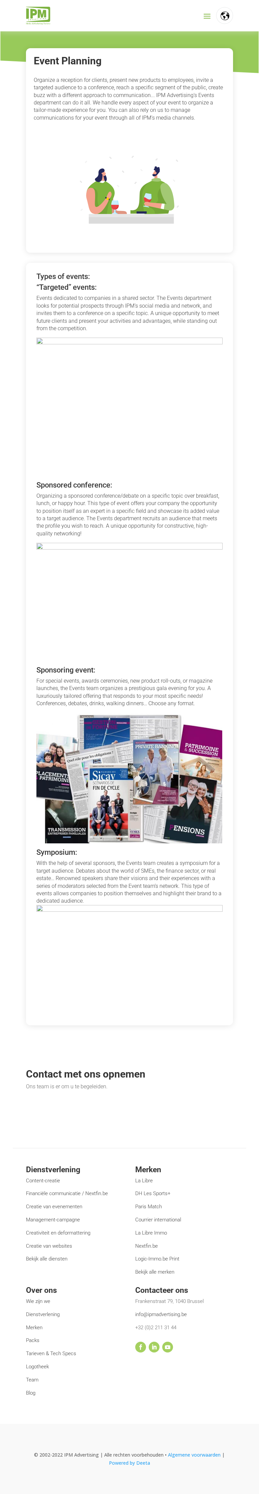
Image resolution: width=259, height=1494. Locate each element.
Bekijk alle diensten (46, 1259)
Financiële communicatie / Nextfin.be (67, 1193)
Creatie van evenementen (54, 1207)
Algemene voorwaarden (195, 1455)
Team (32, 1380)
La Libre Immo (151, 1233)
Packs (32, 1340)
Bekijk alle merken (154, 1272)
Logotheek (37, 1367)
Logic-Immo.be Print (157, 1259)
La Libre (144, 1181)
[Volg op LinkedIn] (154, 1347)
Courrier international (158, 1220)
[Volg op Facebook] (140, 1347)
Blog (30, 1393)
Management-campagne (53, 1220)
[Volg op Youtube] (167, 1347)
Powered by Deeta (129, 1463)
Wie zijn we (38, 1301)
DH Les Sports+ (152, 1193)
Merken (34, 1328)
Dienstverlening (43, 1314)
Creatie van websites (49, 1246)
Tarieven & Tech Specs (51, 1353)
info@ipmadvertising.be (161, 1314)
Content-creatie (43, 1181)
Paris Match (148, 1207)
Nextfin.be (146, 1246)
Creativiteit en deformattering (58, 1233)
